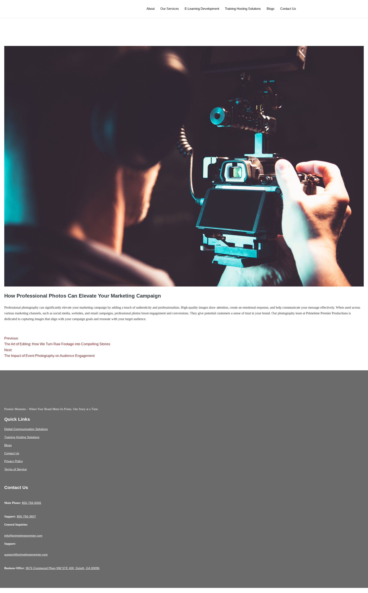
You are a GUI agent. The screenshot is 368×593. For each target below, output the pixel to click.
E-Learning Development (202, 8)
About (151, 8)
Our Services (169, 8)
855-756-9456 (31, 503)
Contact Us (288, 8)
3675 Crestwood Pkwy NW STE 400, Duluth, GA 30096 (62, 568)
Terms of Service (15, 469)
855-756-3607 (26, 516)
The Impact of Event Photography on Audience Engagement (49, 353)
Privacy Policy (13, 461)
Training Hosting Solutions (243, 8)
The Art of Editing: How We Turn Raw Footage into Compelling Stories (57, 341)
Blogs (271, 8)
